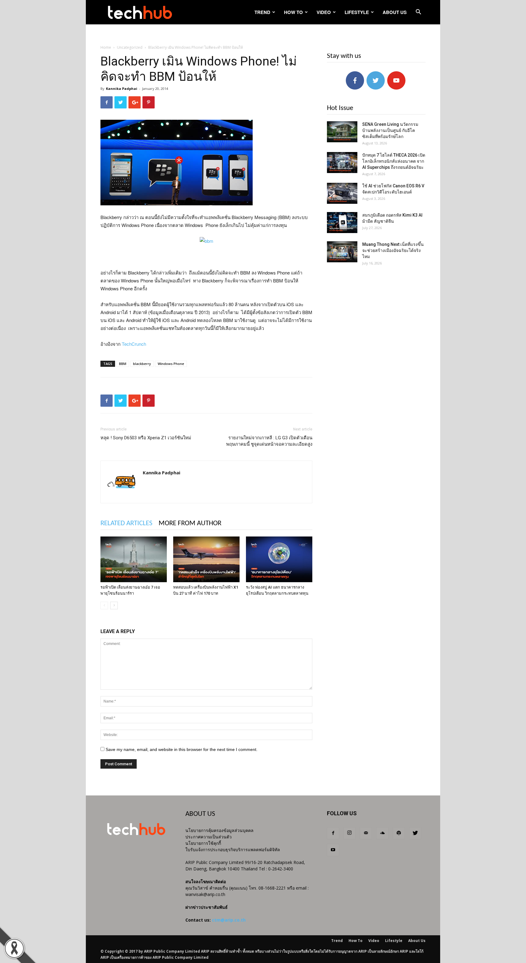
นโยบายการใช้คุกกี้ (203, 843)
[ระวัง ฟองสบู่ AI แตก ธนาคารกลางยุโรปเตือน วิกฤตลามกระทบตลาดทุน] (279, 559)
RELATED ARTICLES (126, 523)
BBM (122, 363)
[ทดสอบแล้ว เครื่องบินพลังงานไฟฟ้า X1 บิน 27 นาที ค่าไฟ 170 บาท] (206, 559)
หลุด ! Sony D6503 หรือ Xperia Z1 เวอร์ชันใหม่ (145, 438)
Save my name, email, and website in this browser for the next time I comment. (182, 749)
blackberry (142, 363)
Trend (262, 12)
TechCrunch (134, 344)
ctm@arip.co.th (229, 920)
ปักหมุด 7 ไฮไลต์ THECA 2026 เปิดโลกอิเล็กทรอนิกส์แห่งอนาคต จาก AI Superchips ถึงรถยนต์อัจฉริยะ (393, 161)
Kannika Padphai (121, 88)
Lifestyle (357, 12)
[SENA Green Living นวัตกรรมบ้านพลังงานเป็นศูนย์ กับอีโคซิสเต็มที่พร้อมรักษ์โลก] (342, 131)
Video (324, 12)
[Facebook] (333, 833)
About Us (395, 12)
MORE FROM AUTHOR (190, 523)
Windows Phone (171, 363)
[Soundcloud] (382, 833)
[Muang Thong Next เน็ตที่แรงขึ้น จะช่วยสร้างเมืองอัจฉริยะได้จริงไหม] (342, 251)
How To (293, 12)
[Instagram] (349, 833)
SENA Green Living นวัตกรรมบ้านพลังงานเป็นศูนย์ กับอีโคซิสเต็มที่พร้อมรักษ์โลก (390, 130)
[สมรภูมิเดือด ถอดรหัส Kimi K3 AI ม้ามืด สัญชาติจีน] (342, 222)
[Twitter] (415, 833)
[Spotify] (399, 833)
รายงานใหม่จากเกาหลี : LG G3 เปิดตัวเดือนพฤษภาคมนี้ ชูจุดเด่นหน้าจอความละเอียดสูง (269, 441)
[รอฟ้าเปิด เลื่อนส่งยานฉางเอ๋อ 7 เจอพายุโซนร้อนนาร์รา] (133, 559)
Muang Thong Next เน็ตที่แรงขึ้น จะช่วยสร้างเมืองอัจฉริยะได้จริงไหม (393, 250)
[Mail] (366, 833)
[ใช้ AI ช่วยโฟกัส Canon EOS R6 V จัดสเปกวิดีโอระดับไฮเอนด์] (342, 193)
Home (105, 47)
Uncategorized (129, 47)
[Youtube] (333, 850)
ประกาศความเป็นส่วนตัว (208, 837)
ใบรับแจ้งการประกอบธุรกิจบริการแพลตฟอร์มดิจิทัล (232, 849)
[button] (418, 13)
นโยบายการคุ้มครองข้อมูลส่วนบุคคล (219, 830)
